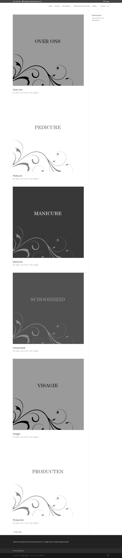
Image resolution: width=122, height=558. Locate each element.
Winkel (94, 6)
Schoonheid (66, 6)
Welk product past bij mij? (82, 6)
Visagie (16, 433)
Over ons (57, 6)
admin (17, 93)
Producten (18, 520)
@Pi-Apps (26, 555)
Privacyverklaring (18, 551)
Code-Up (41, 555)
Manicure (18, 261)
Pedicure (17, 175)
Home (50, 6)
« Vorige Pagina (17, 532)
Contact (103, 6)
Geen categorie (34, 93)
